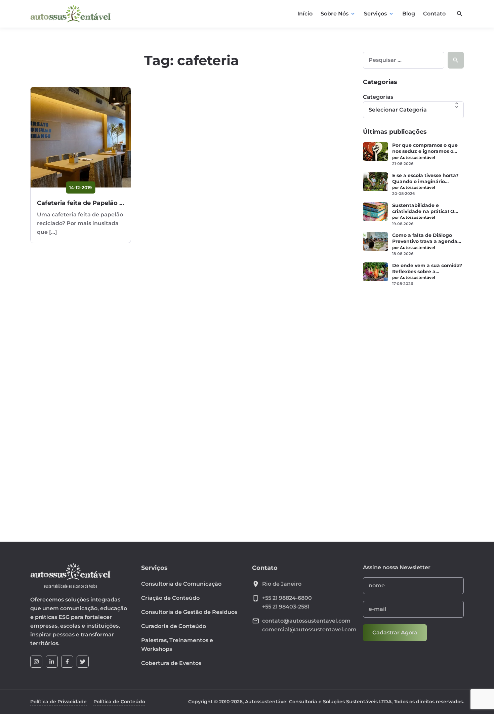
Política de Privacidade (58, 702)
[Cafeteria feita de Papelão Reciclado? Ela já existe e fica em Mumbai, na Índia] (80, 137)
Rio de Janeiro (281, 584)
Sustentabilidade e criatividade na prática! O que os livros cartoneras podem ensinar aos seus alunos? (423, 208)
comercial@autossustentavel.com (309, 629)
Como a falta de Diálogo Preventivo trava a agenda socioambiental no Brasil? (424, 238)
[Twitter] (83, 662)
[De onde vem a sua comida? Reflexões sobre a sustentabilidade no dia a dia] (375, 271)
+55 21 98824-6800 (287, 598)
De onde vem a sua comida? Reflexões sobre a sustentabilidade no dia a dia (427, 268)
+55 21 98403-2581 (286, 606)
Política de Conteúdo (119, 702)
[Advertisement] (413, 398)
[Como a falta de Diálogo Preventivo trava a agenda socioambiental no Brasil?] (375, 241)
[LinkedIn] (52, 662)
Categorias (378, 97)
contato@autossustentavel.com (306, 621)
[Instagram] (36, 662)
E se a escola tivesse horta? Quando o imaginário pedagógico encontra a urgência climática (425, 178)
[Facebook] (67, 662)
